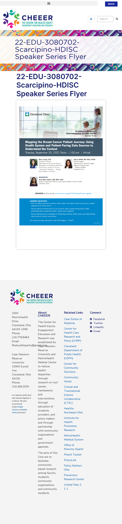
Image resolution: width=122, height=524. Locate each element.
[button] (49, 3)
